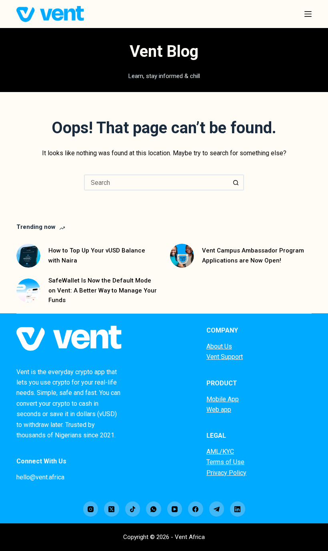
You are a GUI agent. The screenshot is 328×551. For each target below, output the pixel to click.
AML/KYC (220, 451)
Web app (218, 409)
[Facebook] (195, 509)
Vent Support (224, 357)
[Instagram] (90, 509)
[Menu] (308, 14)
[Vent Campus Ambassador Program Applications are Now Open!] (182, 256)
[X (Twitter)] (111, 509)
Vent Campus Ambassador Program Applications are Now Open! (253, 255)
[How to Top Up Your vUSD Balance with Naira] (28, 256)
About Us (219, 346)
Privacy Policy (226, 473)
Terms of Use (225, 462)
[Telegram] (216, 509)
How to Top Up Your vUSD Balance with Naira (96, 255)
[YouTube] (174, 509)
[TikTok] (132, 509)
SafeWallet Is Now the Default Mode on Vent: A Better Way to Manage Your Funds (102, 290)
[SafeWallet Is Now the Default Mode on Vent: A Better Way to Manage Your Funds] (28, 291)
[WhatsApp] (153, 509)
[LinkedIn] (237, 509)
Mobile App (222, 399)
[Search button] (236, 182)
